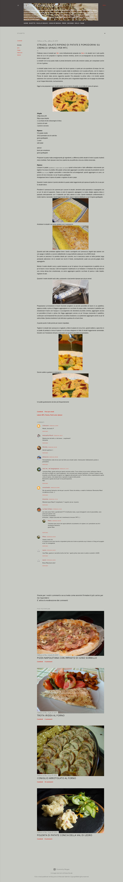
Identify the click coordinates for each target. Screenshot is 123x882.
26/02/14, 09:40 (53, 457)
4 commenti (48, 661)
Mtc (58, 53)
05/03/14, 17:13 (53, 499)
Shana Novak (68, 873)
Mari (82, 53)
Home (26, 23)
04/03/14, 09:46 (55, 487)
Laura (44, 550)
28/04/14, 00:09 (51, 536)
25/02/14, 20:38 (52, 447)
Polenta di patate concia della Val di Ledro (64, 835)
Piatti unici (19, 52)
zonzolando (46, 487)
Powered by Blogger (63, 869)
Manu (50, 520)
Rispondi (45, 431)
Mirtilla (44, 447)
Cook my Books (55, 23)
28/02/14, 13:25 (64, 468)
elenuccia (45, 457)
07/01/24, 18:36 (51, 550)
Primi (64, 23)
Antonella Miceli (47, 435)
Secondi (70, 23)
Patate (18, 50)
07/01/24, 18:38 (51, 560)
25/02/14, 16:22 (58, 435)
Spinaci (19, 55)
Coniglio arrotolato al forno (56, 778)
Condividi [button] (19, 40)
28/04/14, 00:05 (56, 520)
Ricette (32, 23)
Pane (82, 23)
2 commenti (48, 719)
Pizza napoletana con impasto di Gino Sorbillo (67, 657)
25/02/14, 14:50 (53, 425)
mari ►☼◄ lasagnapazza (50, 468)
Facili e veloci (42, 23)
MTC (18, 48)
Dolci (77, 23)
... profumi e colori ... (45, 5)
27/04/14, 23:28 (57, 509)
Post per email (49, 411)
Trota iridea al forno (50, 715)
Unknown (45, 425)
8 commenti (48, 839)
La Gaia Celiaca (47, 509)
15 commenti (49, 782)
